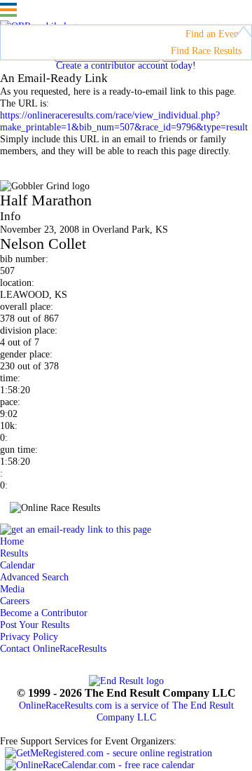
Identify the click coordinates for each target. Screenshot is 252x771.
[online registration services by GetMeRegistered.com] (108, 752)
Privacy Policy (29, 636)
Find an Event (213, 33)
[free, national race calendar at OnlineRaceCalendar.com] (100, 764)
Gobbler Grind (60, 168)
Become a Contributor (44, 612)
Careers (14, 600)
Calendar (17, 565)
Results (14, 553)
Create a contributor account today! (126, 65)
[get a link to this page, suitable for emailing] (75, 529)
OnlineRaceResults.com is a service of (126, 711)
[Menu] (8, 10)
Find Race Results (206, 50)
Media (12, 588)
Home (12, 541)
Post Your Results (34, 624)
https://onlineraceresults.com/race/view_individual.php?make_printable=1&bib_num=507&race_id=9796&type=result (124, 120)
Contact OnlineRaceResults (53, 648)
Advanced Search (34, 576)
